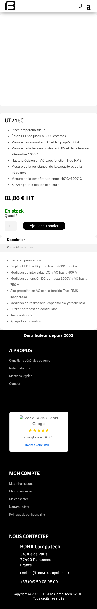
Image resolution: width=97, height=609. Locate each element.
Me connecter (18, 499)
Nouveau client (19, 507)
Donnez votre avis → (39, 445)
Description (16, 239)
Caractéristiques (20, 247)
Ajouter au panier (44, 226)
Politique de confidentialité (27, 514)
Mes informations (21, 483)
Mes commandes (21, 491)
